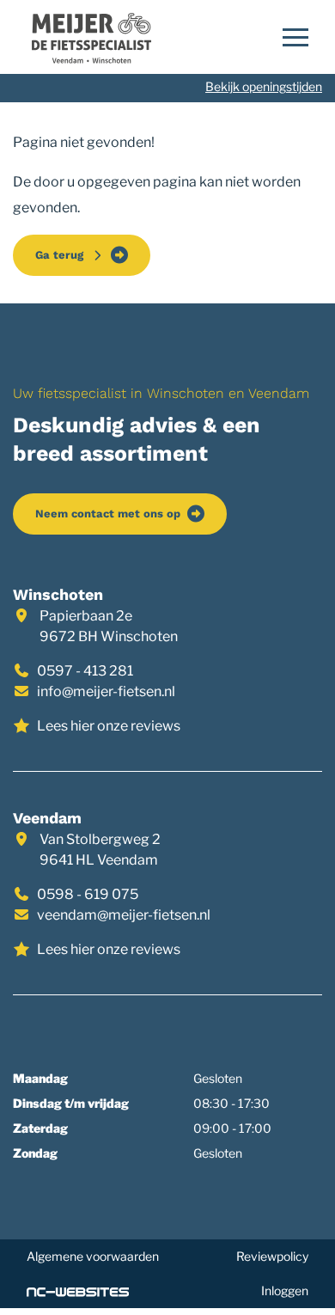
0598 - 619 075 (87, 894)
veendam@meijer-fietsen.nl (123, 915)
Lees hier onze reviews (108, 726)
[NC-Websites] (78, 1291)
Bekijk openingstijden (263, 86)
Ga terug (62, 254)
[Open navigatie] (290, 37)
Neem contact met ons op (107, 513)
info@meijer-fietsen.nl (106, 691)
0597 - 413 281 (85, 671)
